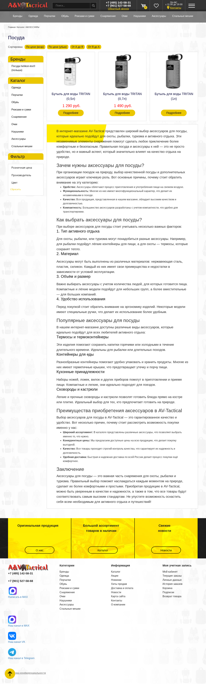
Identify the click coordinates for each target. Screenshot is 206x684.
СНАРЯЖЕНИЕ (108, 16)
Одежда (64, 575)
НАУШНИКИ (140, 16)
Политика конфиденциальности (27, 673)
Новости (166, 550)
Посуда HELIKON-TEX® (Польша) (23, 68)
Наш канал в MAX (18, 625)
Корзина (167, 588)
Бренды (17, 16)
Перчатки (65, 580)
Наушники (66, 600)
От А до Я (77, 47)
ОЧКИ (124, 16)
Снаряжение (67, 592)
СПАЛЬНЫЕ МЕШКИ (182, 16)
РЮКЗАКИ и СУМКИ (84, 16)
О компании (118, 604)
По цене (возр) (35, 47)
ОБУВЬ (65, 16)
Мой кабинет (170, 571)
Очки (62, 596)
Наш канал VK (16, 642)
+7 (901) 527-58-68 (118, 5)
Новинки (116, 580)
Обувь (63, 584)
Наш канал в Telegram (21, 658)
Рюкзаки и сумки (69, 588)
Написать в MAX (18, 597)
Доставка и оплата (122, 588)
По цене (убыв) (58, 47)
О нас (39, 550)
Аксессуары (67, 604)
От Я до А (94, 47)
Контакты (175, 7)
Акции (114, 575)
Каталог (20, 27)
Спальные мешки (70, 608)
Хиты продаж (119, 584)
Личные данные (172, 580)
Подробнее (70, 112)
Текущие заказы (172, 575)
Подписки (168, 592)
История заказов (173, 584)
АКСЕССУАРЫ (159, 16)
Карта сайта (118, 596)
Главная (12, 27)
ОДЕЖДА (33, 16)
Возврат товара (172, 596)
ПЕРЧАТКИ (49, 16)
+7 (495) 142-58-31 (118, 2)
